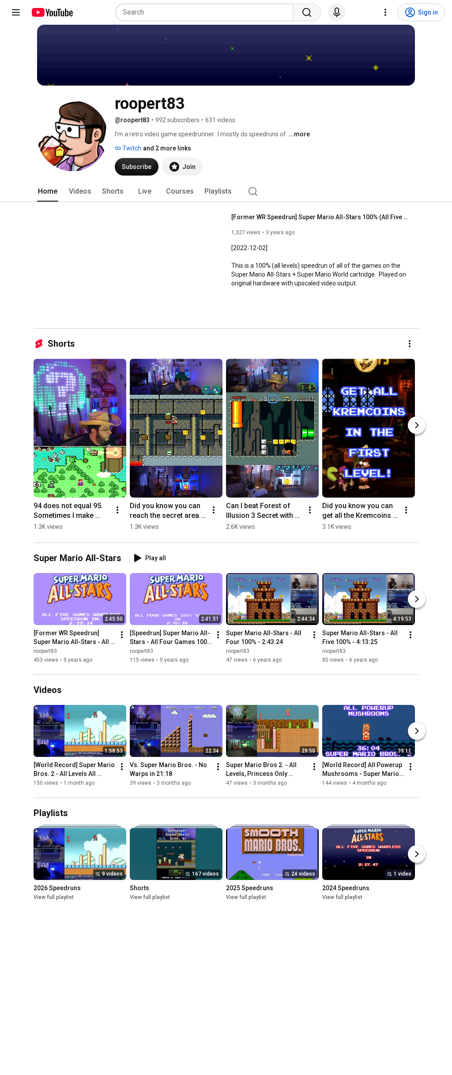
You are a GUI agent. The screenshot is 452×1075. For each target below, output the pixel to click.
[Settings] (385, 12)
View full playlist (54, 897)
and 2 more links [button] (167, 148)
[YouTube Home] (52, 12)
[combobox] (207, 12)
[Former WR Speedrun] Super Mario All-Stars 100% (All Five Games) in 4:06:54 (319, 217)
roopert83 (45, 651)
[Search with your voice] (337, 12)
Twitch (131, 148)
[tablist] (226, 191)
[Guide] (16, 12)
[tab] (47, 191)
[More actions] (409, 343)
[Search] (307, 12)
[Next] (417, 425)
